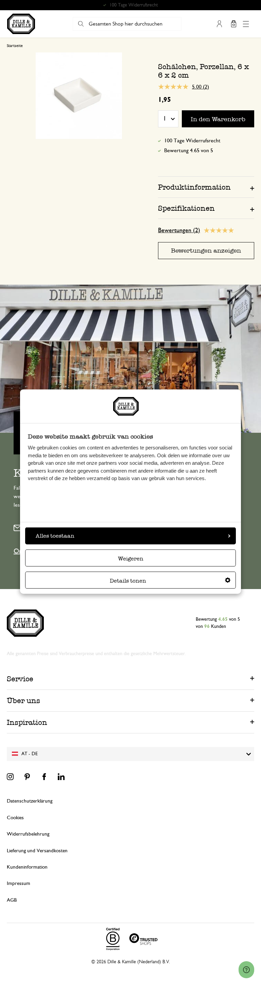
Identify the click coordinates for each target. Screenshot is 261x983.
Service (20, 679)
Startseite (15, 46)
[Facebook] (44, 776)
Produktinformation (194, 187)
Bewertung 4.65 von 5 (188, 150)
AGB (12, 900)
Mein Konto (219, 24)
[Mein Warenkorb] (233, 24)
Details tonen (128, 580)
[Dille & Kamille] (21, 24)
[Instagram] (10, 776)
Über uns (23, 700)
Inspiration (27, 722)
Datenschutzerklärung (29, 801)
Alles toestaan (55, 536)
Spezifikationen (186, 208)
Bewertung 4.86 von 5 (133, 5)
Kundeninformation (27, 867)
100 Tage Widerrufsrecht (192, 140)
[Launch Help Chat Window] (246, 969)
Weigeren (130, 558)
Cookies (15, 817)
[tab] (206, 186)
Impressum (18, 883)
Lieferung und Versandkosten (37, 850)
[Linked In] (61, 776)
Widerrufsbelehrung (28, 834)
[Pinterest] (27, 776)
